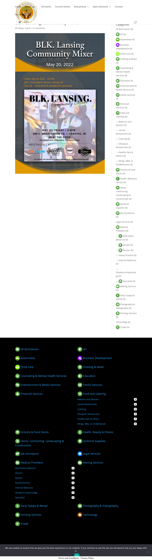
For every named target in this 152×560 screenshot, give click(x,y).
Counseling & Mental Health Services (124, 72)
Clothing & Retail (128, 59)
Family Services (127, 94)
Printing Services (128, 313)
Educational (80, 7)
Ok (76, 555)
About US (30, 7)
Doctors (126, 250)
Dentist (126, 245)
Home (18, 7)
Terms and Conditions (68, 558)
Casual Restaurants (87, 404)
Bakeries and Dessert (88, 399)
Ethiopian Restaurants (88, 414)
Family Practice (126, 255)
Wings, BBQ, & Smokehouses (91, 423)
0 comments (39, 28)
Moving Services (128, 286)
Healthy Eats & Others (88, 418)
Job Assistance (127, 213)
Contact (119, 7)
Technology (121, 322)
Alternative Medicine (25, 468)
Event (27, 28)
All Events (46, 7)
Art (121, 34)
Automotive (125, 39)
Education (125, 80)
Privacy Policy (87, 558)
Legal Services (123, 221)
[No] (148, 552)
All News (19, 28)
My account (21, 14)
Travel (123, 327)
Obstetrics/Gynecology (26, 492)
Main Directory (100, 7)
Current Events (62, 7)
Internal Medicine (127, 260)
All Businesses (123, 29)
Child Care (125, 53)
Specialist (127, 281)
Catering (123, 138)
